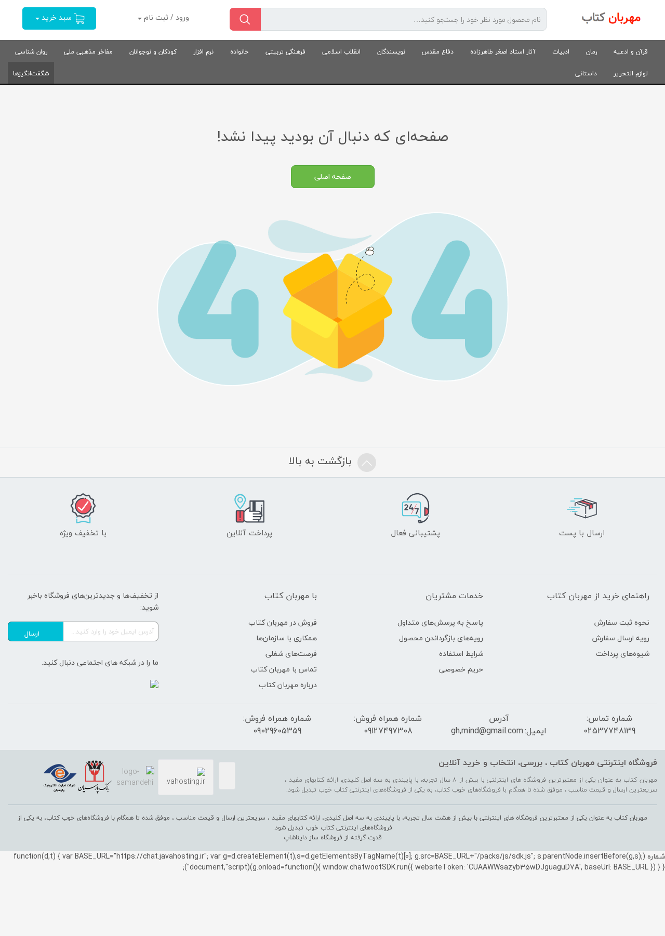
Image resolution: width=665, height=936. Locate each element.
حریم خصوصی (461, 669)
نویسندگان (391, 51)
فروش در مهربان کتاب (282, 622)
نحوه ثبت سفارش (621, 622)
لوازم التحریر (631, 73)
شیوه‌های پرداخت (622, 653)
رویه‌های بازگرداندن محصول (441, 637)
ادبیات (560, 51)
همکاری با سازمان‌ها (286, 637)
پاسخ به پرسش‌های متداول (440, 622)
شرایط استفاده (461, 653)
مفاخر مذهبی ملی (88, 51)
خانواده (239, 51)
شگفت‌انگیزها (31, 73)
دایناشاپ (295, 837)
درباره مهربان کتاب (288, 684)
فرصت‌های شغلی (291, 653)
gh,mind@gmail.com (487, 730)
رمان (591, 51)
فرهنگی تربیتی (285, 51)
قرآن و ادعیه (631, 51)
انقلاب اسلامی (341, 51)
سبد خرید (56, 17)
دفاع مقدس (438, 51)
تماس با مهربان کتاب (283, 669)
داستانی (586, 73)
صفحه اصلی (332, 176)
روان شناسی (31, 51)
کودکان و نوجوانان (153, 51)
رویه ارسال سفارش (620, 637)
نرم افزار (203, 51)
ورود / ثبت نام (165, 17)
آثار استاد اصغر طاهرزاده (503, 51)
